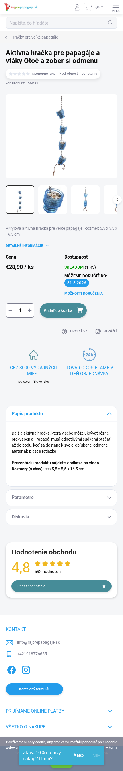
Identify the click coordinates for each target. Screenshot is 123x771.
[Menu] (116, 7)
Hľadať (109, 23)
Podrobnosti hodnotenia (78, 74)
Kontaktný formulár (34, 689)
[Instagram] (25, 669)
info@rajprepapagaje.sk (38, 642)
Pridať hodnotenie (31, 586)
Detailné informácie (24, 246)
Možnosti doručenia (83, 294)
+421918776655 (32, 653)
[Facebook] (11, 669)
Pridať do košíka (58, 310)
